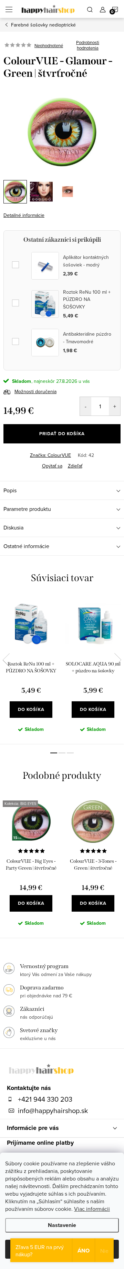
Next (117, 660)
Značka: (50, 455)
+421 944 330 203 (45, 1099)
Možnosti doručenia (35, 391)
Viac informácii (92, 1209)
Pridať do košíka (62, 433)
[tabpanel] (31, 669)
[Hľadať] (90, 9)
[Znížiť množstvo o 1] (85, 406)
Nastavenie (62, 1225)
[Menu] (9, 9)
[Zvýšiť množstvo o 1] (114, 406)
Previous (6, 660)
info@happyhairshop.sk (53, 1111)
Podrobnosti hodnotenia (87, 45)
